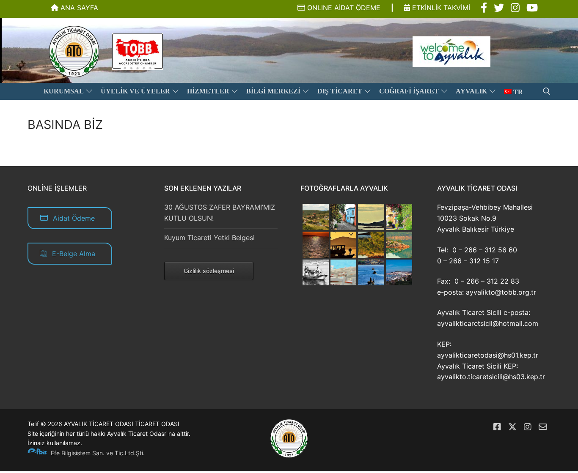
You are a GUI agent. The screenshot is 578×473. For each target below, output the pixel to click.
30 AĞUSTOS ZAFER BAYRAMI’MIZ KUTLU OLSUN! (219, 212)
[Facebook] (497, 427)
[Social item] (484, 8)
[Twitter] (512, 427)
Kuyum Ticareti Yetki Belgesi (209, 237)
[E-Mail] (542, 427)
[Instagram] (527, 427)
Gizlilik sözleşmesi (209, 270)
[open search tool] (546, 91)
